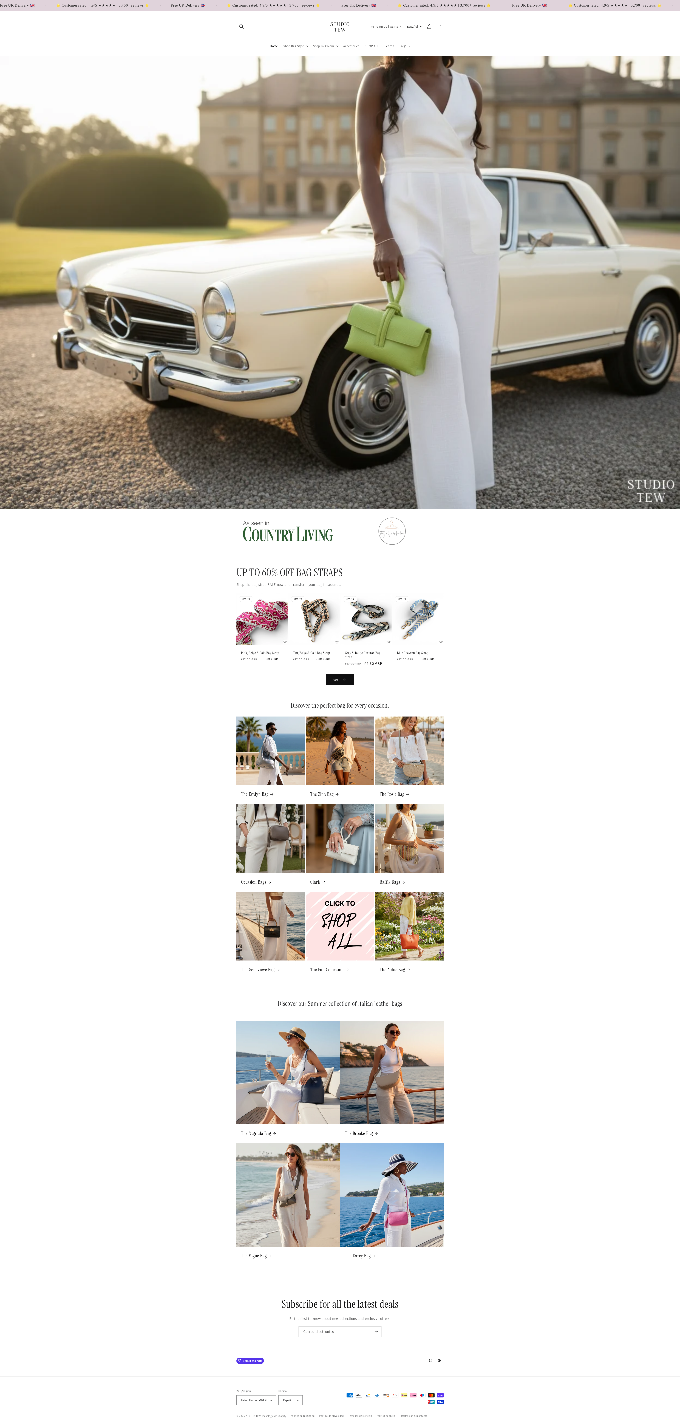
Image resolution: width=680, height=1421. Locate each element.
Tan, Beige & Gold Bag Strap (311, 653)
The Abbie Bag (392, 970)
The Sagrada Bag (256, 1133)
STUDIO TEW (253, 1416)
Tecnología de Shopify (274, 1416)
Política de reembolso (303, 1415)
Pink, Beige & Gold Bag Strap (260, 653)
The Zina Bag (322, 794)
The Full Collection (327, 970)
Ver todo (340, 679)
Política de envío (386, 1415)
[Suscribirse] (376, 1331)
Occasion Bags (253, 882)
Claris (315, 882)
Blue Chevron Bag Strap (413, 653)
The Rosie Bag (392, 794)
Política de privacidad (331, 1415)
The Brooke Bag (359, 1133)
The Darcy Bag (358, 1256)
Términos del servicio (360, 1415)
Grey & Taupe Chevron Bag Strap (363, 655)
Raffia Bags (390, 882)
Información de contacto (413, 1415)
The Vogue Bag (254, 1256)
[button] (241, 26)
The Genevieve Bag (258, 970)
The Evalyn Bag (255, 794)
